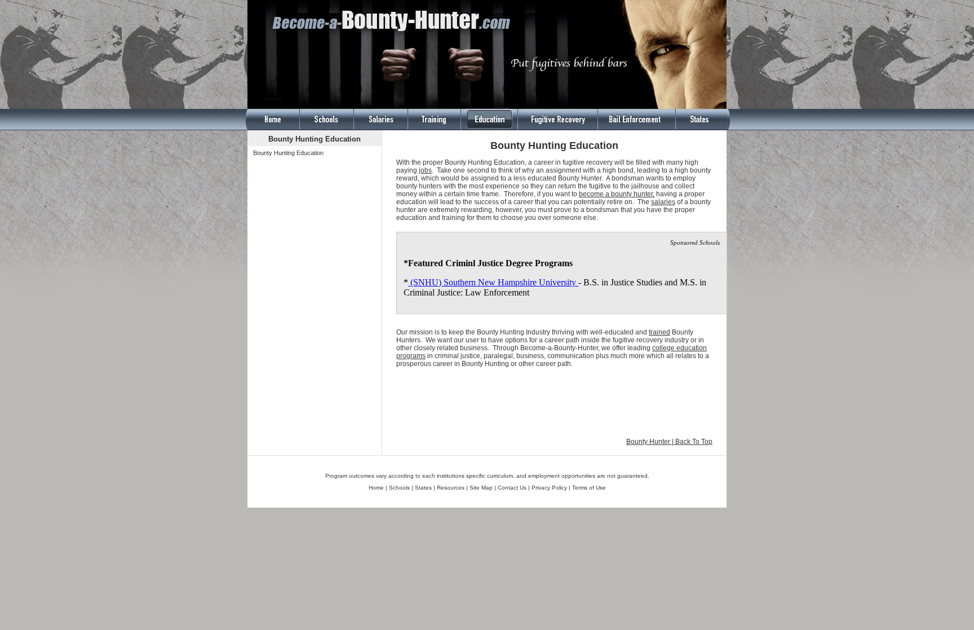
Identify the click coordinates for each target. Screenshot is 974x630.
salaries (663, 202)
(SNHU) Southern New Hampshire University (493, 282)
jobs (425, 170)
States (423, 487)
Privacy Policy (549, 487)
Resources (449, 487)
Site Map (481, 487)
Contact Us (512, 487)
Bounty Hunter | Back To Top (669, 442)
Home (376, 487)
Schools (399, 487)
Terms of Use (589, 487)
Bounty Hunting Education (288, 152)
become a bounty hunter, (616, 194)
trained (659, 332)
